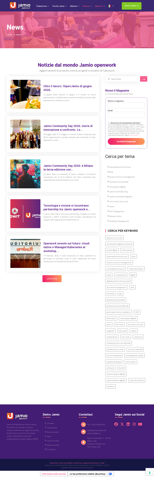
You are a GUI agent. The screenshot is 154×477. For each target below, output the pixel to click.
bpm (134, 256)
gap (120, 293)
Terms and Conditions (66, 463)
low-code (119, 324)
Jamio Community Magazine (120, 196)
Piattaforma (41, 6)
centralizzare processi (116, 269)
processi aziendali (135, 349)
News (111, 206)
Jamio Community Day (118, 191)
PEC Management (116, 211)
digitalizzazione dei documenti (119, 281)
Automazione (127, 250)
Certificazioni (52, 428)
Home (9, 34)
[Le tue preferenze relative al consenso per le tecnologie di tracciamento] (150, 472)
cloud (109, 275)
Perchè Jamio (58, 6)
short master (130, 362)
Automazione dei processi (120, 167)
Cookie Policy (54, 463)
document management (116, 287)
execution (111, 293)
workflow (110, 386)
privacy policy (134, 135)
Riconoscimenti (53, 432)
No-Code (126, 337)
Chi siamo (50, 423)
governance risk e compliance (119, 312)
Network (73, 6)
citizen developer (136, 269)
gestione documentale (116, 300)
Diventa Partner (53, 445)
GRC (137, 312)
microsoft (123, 331)
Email (110, 110)
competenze (121, 275)
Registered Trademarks (91, 463)
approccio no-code (114, 238)
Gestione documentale (118, 182)
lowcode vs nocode (135, 324)
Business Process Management (122, 177)
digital (132, 275)
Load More (52, 279)
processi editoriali (114, 355)
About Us (99, 6)
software (110, 368)
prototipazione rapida (134, 355)
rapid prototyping (114, 362)
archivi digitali (112, 250)
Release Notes (115, 216)
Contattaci (51, 449)
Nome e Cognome (116, 101)
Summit (122, 368)
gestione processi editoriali (117, 306)
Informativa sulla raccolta (54, 474)
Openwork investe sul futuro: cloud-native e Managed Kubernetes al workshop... (66, 247)
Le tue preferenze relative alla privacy (87, 474)
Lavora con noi (53, 441)
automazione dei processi (117, 256)
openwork (138, 337)
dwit (132, 287)
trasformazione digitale (116, 374)
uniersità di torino (137, 380)
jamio (109, 324)
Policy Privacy (78, 463)
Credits (102, 463)
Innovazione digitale (117, 187)
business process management (119, 262)
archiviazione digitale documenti (119, 244)
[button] (131, 6)
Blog (111, 172)
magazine (110, 331)
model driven (112, 337)
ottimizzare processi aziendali (119, 343)
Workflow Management (119, 221)
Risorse (86, 6)
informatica (111, 318)
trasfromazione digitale (116, 380)
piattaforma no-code (115, 349)
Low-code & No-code (118, 201)
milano (133, 331)
